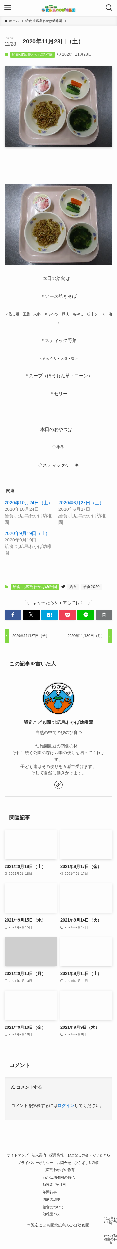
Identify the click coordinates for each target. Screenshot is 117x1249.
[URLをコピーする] (104, 615)
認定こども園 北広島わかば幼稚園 (58, 722)
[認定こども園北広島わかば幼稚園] (58, 8)
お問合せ (64, 1163)
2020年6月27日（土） (81, 502)
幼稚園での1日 (54, 1185)
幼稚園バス (51, 1214)
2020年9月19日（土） (27, 533)
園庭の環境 (51, 1199)
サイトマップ (17, 1155)
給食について (53, 1207)
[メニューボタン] (8, 8)
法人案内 (39, 1155)
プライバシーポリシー (35, 1163)
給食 (73, 587)
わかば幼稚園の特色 (59, 1177)
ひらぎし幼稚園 (86, 1163)
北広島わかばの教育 (59, 1170)
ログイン (66, 1105)
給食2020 (91, 587)
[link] (58, 785)
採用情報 (56, 1155)
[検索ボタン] (109, 8)
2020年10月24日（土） (29, 502)
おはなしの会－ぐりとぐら (88, 1155)
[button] (13, 615)
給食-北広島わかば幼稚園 (32, 54)
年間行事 (50, 1192)
